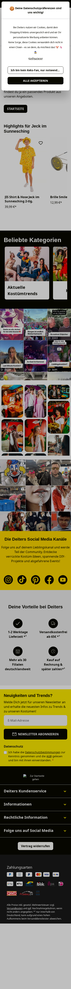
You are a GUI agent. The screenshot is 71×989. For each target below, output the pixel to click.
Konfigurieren (35, 58)
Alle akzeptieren (35, 80)
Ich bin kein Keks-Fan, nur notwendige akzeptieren (37, 70)
